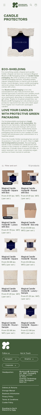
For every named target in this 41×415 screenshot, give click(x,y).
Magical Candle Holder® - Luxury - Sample (29, 291)
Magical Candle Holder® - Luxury (9, 290)
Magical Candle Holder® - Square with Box (10, 190)
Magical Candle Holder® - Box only (29, 224)
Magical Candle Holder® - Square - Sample (30, 325)
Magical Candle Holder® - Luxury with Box (9, 225)
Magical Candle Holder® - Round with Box (29, 190)
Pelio (14, 410)
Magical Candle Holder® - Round (29, 258)
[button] (4, 5)
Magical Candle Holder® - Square (10, 258)
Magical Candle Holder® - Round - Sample (10, 325)
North (14, 408)
